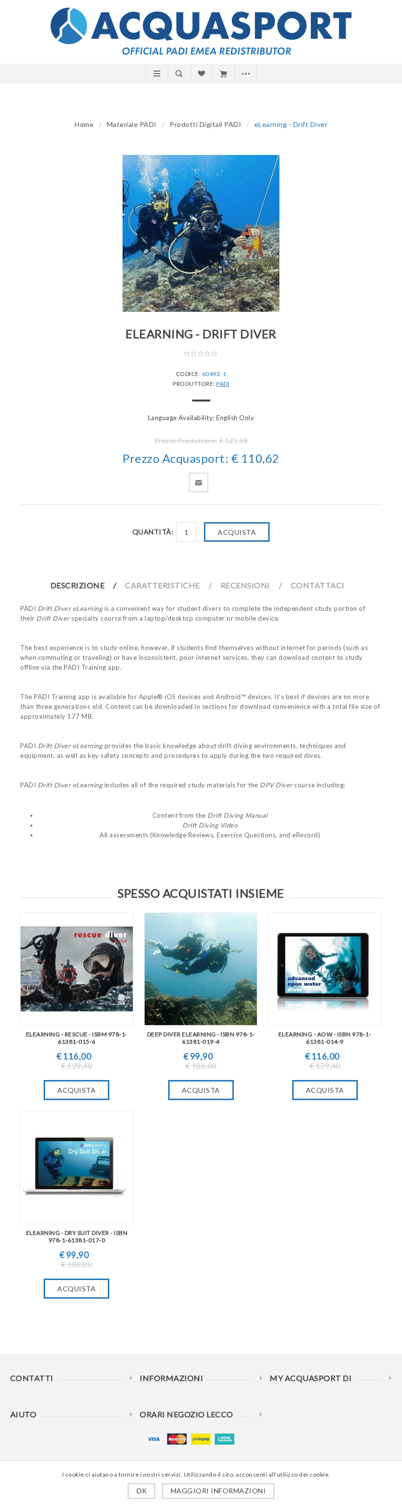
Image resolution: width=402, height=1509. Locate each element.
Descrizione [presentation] (77, 585)
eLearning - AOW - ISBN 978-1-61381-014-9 (325, 1038)
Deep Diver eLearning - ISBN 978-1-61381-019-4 (201, 1038)
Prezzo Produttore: (186, 440)
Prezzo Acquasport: (175, 458)
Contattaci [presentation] (318, 585)
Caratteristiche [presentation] (162, 585)
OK (141, 1491)
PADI (222, 383)
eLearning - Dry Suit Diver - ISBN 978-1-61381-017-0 (77, 1236)
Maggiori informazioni (218, 1490)
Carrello (223, 73)
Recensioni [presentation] (245, 585)
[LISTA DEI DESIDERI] (201, 73)
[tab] (87, 585)
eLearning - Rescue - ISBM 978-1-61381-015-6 (76, 1038)
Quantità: (153, 532)
